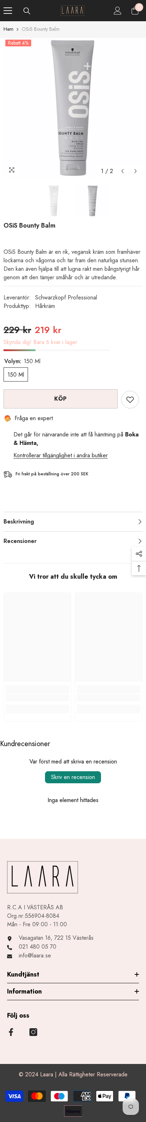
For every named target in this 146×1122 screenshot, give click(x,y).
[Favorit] (130, 399)
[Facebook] (10, 1032)
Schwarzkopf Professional (66, 297)
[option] (73, 108)
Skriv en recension (73, 777)
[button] (122, 171)
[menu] (8, 10)
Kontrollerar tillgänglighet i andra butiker (60, 455)
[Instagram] (33, 1032)
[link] (37, 697)
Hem (8, 29)
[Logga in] (118, 11)
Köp (60, 399)
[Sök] (27, 11)
